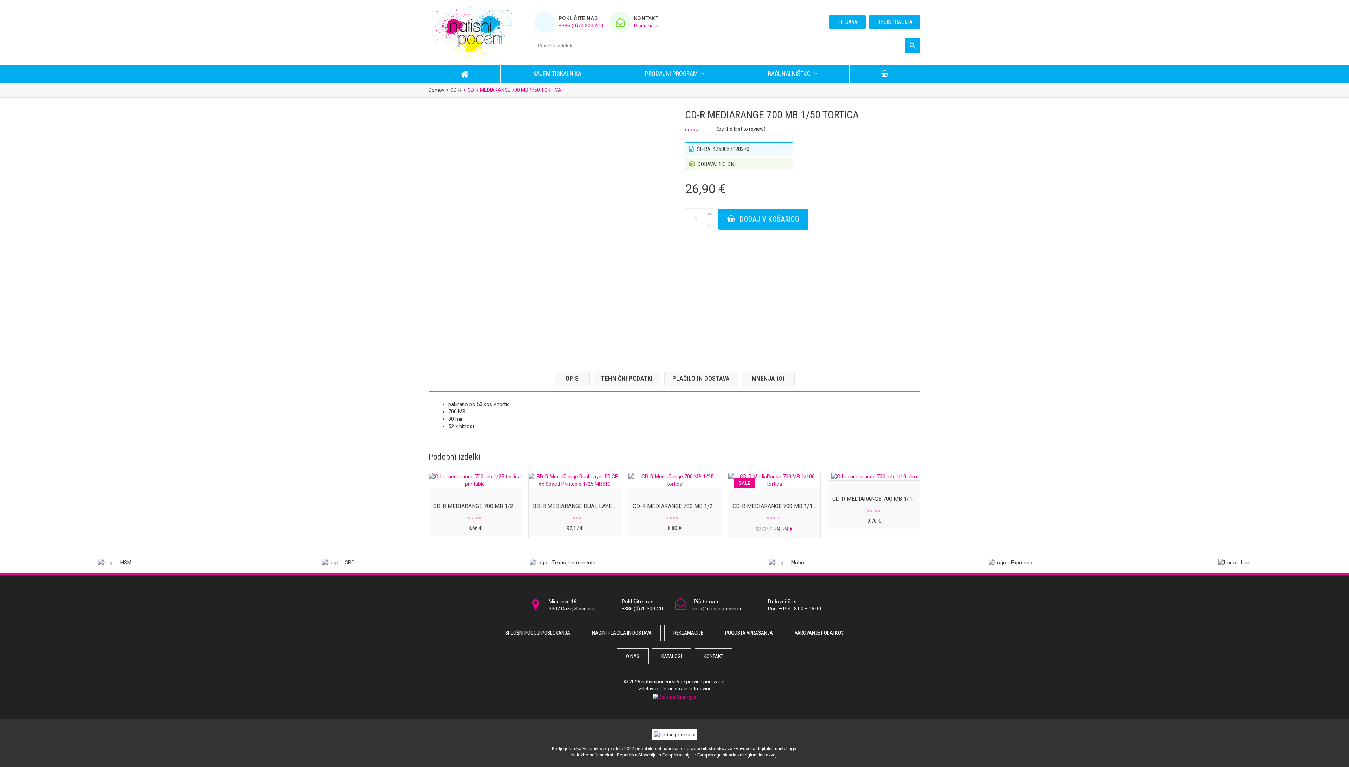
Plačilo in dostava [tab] (701, 378)
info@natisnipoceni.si (717, 608)
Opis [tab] (572, 378)
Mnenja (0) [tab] (768, 378)
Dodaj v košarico (769, 219)
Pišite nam (646, 25)
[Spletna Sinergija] (674, 697)
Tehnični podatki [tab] (627, 378)
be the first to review (741, 128)
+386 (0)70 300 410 (581, 25)
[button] (885, 74)
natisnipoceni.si (658, 681)
